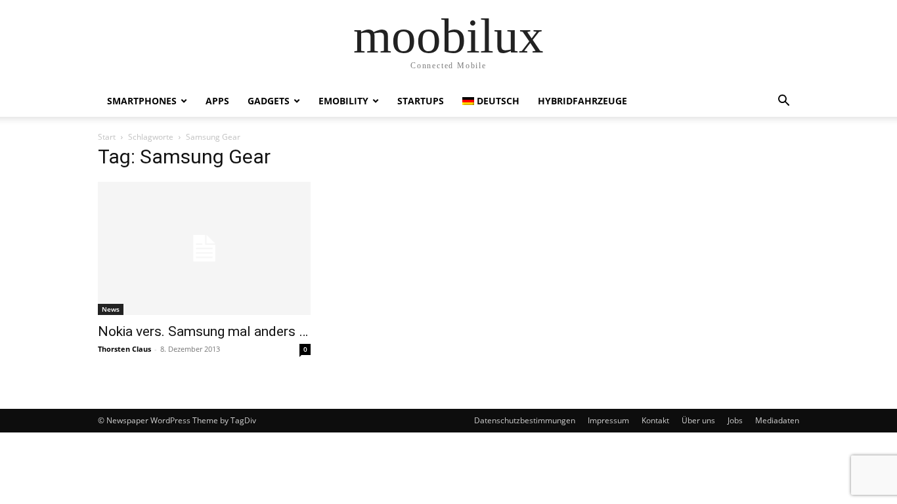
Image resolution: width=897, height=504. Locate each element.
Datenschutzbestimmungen (524, 420)
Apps (217, 100)
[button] (783, 102)
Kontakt (655, 420)
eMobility (343, 100)
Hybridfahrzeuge (582, 100)
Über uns (698, 420)
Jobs (735, 420)
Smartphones (142, 100)
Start (107, 136)
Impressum (608, 420)
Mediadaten (777, 420)
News (111, 309)
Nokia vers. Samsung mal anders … (203, 331)
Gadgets (269, 100)
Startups (420, 100)
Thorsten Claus (124, 349)
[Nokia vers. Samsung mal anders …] (204, 248)
